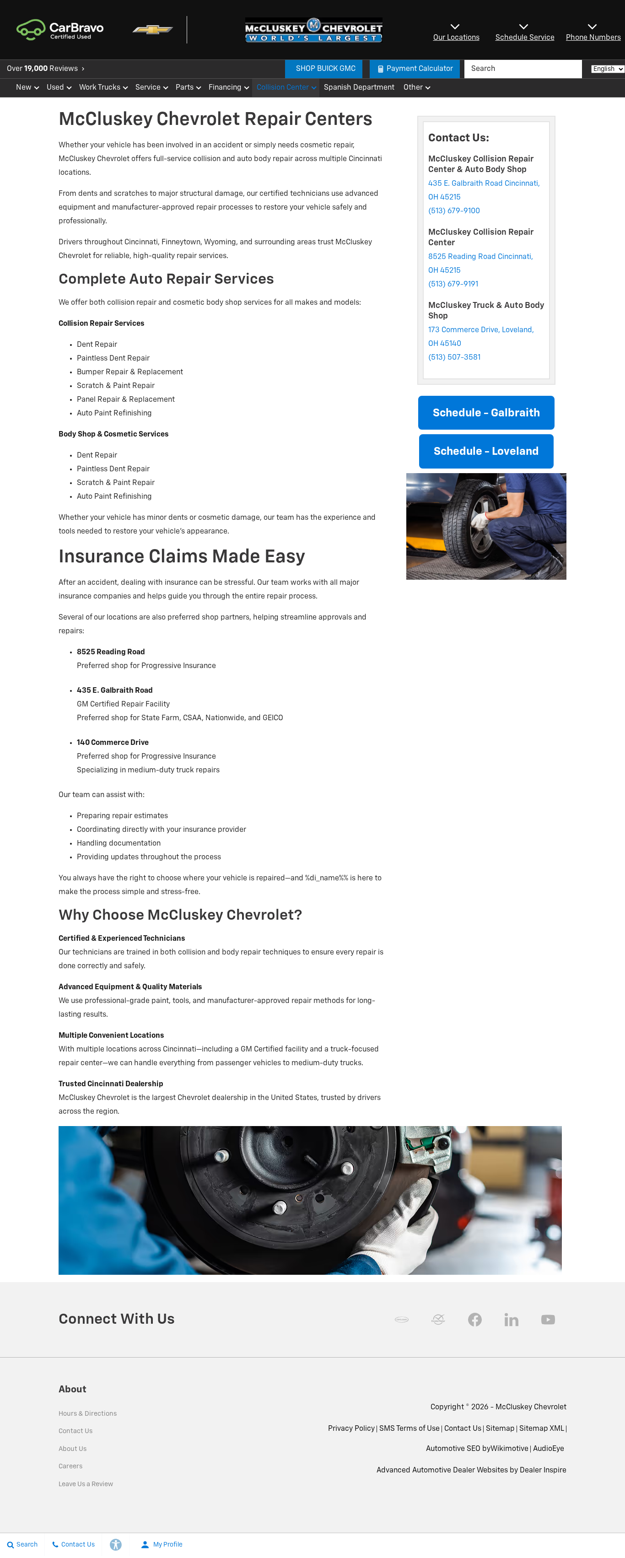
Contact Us (75, 1431)
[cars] (402, 1320)
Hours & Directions (88, 1414)
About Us (72, 1449)
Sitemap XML (541, 1429)
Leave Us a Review (86, 1484)
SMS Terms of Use (409, 1429)
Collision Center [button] (282, 89)
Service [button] (148, 89)
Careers (70, 1466)
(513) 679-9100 (454, 211)
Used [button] (55, 89)
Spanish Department (359, 88)
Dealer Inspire (543, 1470)
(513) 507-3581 (454, 357)
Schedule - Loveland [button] (486, 451)
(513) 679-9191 (453, 284)
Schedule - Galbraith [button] (486, 413)
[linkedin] (511, 1320)
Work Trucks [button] (99, 89)
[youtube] (548, 1320)
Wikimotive (509, 1449)
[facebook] (475, 1320)
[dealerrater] (438, 1320)
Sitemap (500, 1429)
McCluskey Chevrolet (531, 1407)
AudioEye (548, 1449)
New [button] (25, 89)
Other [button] (413, 89)
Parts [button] (184, 89)
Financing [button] (225, 89)
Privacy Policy (351, 1429)
